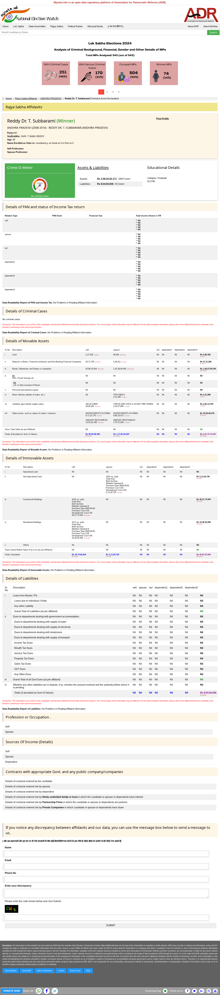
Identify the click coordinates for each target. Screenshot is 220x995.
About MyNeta (210, 26)
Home (6, 26)
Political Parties (75, 26)
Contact (61, 971)
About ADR (193, 26)
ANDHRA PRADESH (50, 98)
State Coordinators (44, 971)
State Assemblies (37, 26)
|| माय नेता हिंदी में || (115, 26)
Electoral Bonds (95, 26)
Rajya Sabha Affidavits (26, 98)
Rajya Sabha (56, 26)
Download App (153, 991)
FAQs (88, 971)
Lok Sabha (18, 26)
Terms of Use (75, 971)
